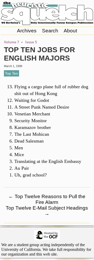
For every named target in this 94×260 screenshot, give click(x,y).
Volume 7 (11, 42)
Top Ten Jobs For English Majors (39, 54)
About (70, 30)
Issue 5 (31, 42)
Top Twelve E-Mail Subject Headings (47, 210)
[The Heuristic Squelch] (47, 23)
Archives (27, 30)
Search (50, 30)
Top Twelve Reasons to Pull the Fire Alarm (46, 199)
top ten (11, 73)
